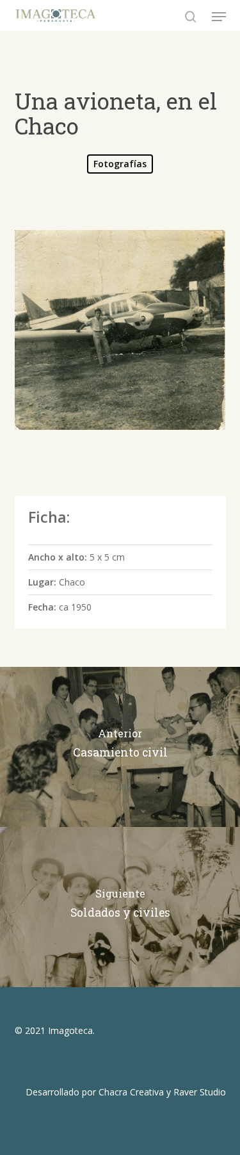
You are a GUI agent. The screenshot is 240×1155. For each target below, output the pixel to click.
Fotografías (120, 164)
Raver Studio (199, 1092)
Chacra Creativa (131, 1092)
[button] (219, 16)
